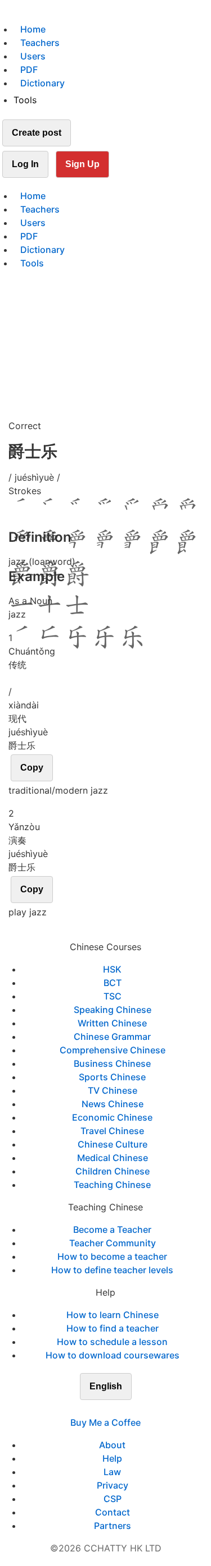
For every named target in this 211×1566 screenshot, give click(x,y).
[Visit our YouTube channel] (126, 1409)
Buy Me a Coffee (105, 1422)
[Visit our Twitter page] (99, 1409)
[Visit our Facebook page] (85, 1409)
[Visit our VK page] (112, 1409)
